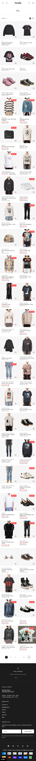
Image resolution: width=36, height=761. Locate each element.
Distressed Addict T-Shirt (26, 409)
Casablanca (4, 275)
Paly (21, 117)
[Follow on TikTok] (23, 746)
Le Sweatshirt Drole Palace (8, 173)
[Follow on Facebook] (8, 746)
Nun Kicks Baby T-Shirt (25, 173)
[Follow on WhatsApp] (27, 746)
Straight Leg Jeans (6, 460)
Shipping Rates (5, 707)
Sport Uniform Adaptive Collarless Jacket (7, 43)
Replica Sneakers (24, 198)
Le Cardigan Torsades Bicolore (25, 331)
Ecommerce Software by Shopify (24, 750)
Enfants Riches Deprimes (26, 171)
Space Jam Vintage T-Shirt (26, 647)
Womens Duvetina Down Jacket (8, 542)
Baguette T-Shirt (24, 146)
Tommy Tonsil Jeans (7, 487)
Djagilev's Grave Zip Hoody (8, 647)
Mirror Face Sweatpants (25, 224)
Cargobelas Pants (6, 304)
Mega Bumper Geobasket (26, 595)
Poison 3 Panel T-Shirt (25, 250)
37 (24, 657)
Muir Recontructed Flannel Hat (8, 251)
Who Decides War (6, 619)
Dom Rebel (22, 145)
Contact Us (5, 704)
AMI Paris (4, 117)
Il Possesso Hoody (24, 460)
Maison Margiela (24, 92)
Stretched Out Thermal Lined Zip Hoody (9, 198)
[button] (3, 759)
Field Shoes (22, 69)
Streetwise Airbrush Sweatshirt (24, 120)
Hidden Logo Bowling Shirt (8, 514)
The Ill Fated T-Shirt (6, 330)
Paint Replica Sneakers (25, 94)
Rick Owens (5, 303)
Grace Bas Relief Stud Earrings (7, 570)
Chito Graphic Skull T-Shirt (8, 69)
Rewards (4, 714)
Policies (4, 712)
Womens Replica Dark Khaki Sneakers (27, 570)
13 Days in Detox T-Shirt (26, 383)
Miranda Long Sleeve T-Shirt (8, 224)
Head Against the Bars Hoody (27, 358)
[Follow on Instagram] (13, 746)
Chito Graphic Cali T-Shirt (26, 42)
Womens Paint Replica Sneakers (25, 488)
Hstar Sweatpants (24, 542)
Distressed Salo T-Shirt (7, 409)
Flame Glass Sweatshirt (7, 621)
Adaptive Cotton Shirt (7, 358)
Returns (4, 709)
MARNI (3, 145)
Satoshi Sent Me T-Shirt (7, 595)
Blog (3, 717)
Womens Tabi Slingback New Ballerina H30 (27, 515)
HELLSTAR (22, 222)
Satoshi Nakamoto (6, 594)
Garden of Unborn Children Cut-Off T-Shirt (8, 435)
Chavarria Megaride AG (7, 94)
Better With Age (5, 249)
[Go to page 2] (29, 657)
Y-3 (2, 41)
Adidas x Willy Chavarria (7, 92)
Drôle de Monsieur (6, 171)
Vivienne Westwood (6, 568)
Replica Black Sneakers (25, 434)
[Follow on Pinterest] (18, 746)
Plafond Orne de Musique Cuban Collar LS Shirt (8, 277)
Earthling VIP (23, 645)
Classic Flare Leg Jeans (7, 383)
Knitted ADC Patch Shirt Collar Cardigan (9, 120)
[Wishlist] (29, 3)
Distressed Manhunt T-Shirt (26, 304)
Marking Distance (6, 222)
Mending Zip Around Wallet (8, 146)
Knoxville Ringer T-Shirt (25, 276)
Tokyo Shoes (23, 621)
